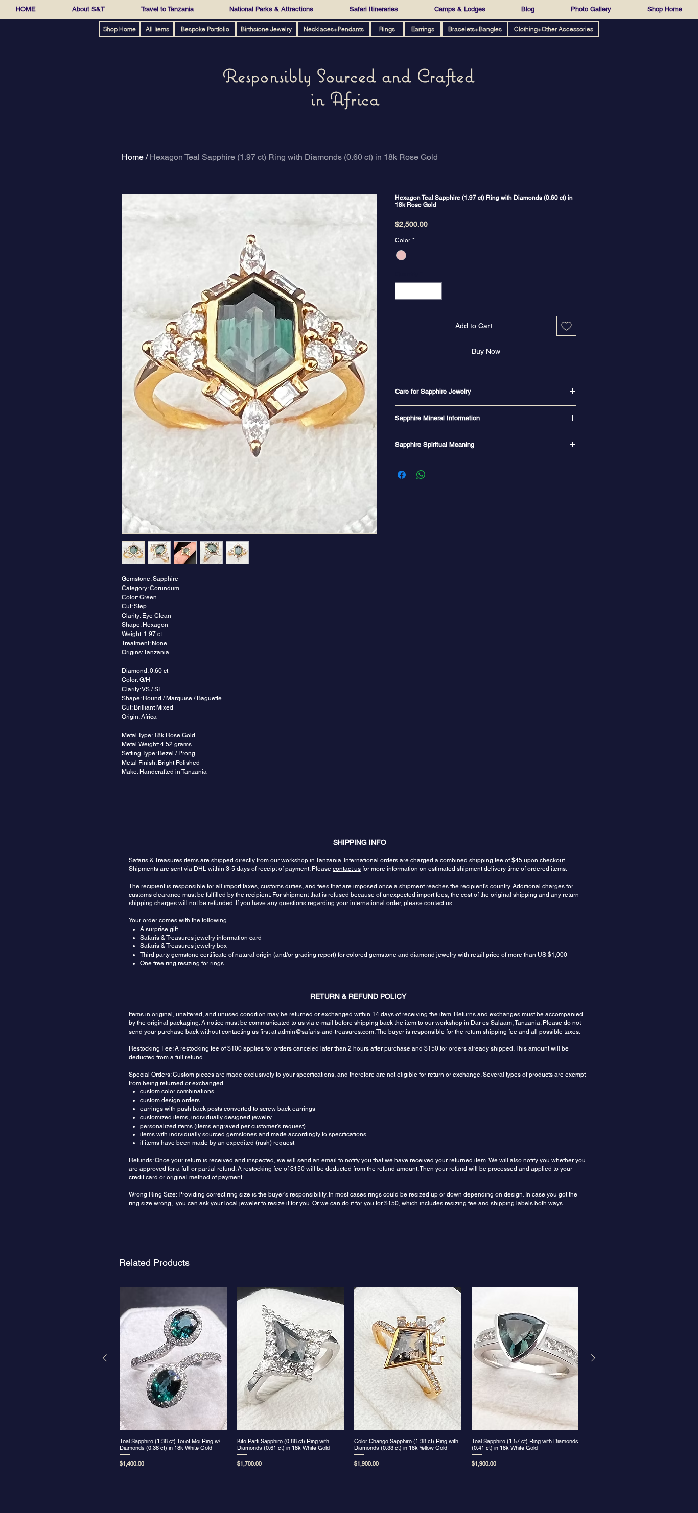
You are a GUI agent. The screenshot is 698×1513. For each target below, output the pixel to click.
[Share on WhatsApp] (421, 475)
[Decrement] (402, 291)
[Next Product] (593, 1358)
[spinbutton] (418, 291)
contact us (347, 868)
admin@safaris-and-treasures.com (326, 1031)
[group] (349, 1379)
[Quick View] (173, 1358)
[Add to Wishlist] (566, 326)
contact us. (439, 903)
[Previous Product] (105, 1358)
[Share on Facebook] (401, 475)
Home (133, 157)
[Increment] (434, 291)
